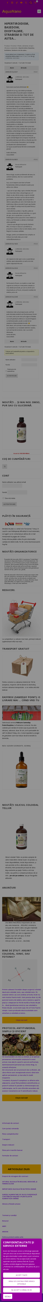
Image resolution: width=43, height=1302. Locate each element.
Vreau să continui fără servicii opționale (22, 1282)
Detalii (8, 1296)
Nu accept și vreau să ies (21, 1290)
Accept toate (21, 1275)
